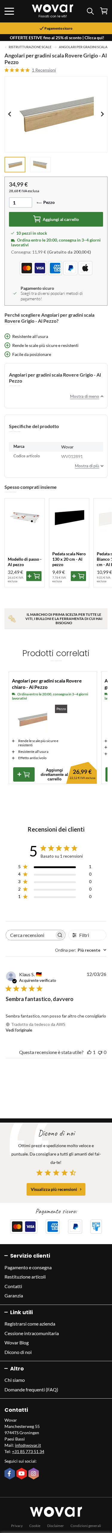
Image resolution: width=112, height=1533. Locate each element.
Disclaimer (55, 1525)
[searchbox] (30, 935)
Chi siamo (14, 1380)
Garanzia (13, 1295)
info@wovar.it (28, 1445)
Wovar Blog (16, 1342)
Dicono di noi (18, 1352)
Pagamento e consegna (28, 1267)
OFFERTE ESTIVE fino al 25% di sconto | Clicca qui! (57, 37)
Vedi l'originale (19, 1029)
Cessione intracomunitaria (31, 1333)
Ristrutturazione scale (30, 47)
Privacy (17, 1525)
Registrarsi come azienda (29, 1323)
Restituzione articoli (25, 1276)
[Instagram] (34, 1474)
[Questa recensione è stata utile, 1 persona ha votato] (89, 1052)
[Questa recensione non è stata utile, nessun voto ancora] (100, 1052)
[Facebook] (10, 1474)
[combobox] (80, 950)
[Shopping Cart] (104, 10)
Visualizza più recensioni (54, 1189)
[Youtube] (22, 1474)
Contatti (13, 1286)
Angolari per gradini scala (83, 47)
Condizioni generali (85, 1525)
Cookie (34, 1525)
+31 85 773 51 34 (28, 1451)
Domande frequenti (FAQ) (31, 1389)
